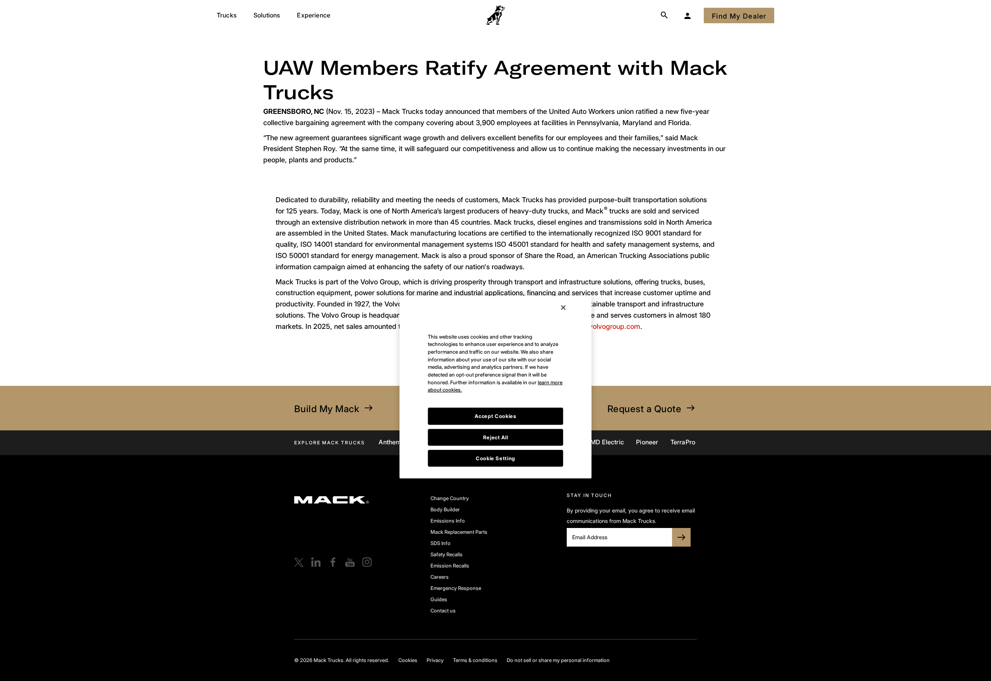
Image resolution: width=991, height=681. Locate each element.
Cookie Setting (495, 414)
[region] (495, 343)
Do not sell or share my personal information (558, 660)
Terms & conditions (475, 660)
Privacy (435, 660)
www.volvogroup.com (605, 326)
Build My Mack (326, 408)
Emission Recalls (449, 565)
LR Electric (521, 442)
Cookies (407, 660)
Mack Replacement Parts (458, 532)
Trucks (227, 15)
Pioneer (647, 442)
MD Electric (607, 442)
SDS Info (440, 543)
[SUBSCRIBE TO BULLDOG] (681, 537)
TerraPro (682, 442)
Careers (439, 577)
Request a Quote (644, 408)
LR (489, 442)
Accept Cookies (495, 372)
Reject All (495, 393)
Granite (424, 442)
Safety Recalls (446, 554)
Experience (313, 15)
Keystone (460, 442)
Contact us (443, 610)
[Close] (563, 263)
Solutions (267, 15)
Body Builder (445, 509)
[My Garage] (687, 15)
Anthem (390, 442)
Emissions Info (447, 521)
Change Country (449, 498)
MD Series (563, 442)
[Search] (664, 15)
